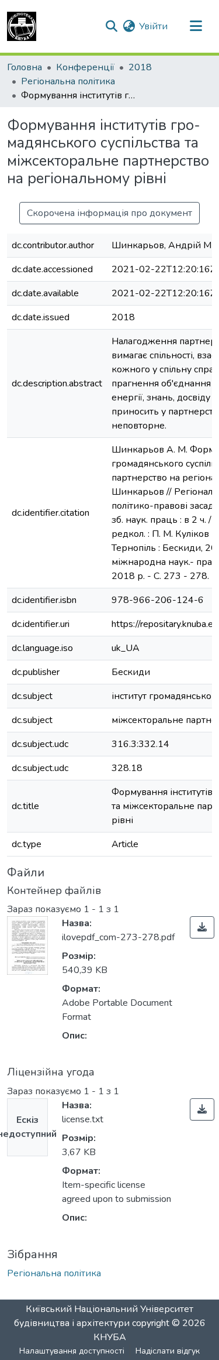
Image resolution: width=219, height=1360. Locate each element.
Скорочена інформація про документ (109, 213)
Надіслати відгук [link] (167, 1350)
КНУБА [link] (109, 1337)
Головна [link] (24, 67)
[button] (21, 26)
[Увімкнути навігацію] (195, 26)
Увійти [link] (153, 26)
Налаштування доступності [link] (71, 1350)
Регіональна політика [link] (68, 81)
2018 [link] (140, 67)
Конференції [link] (85, 67)
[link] (202, 927)
